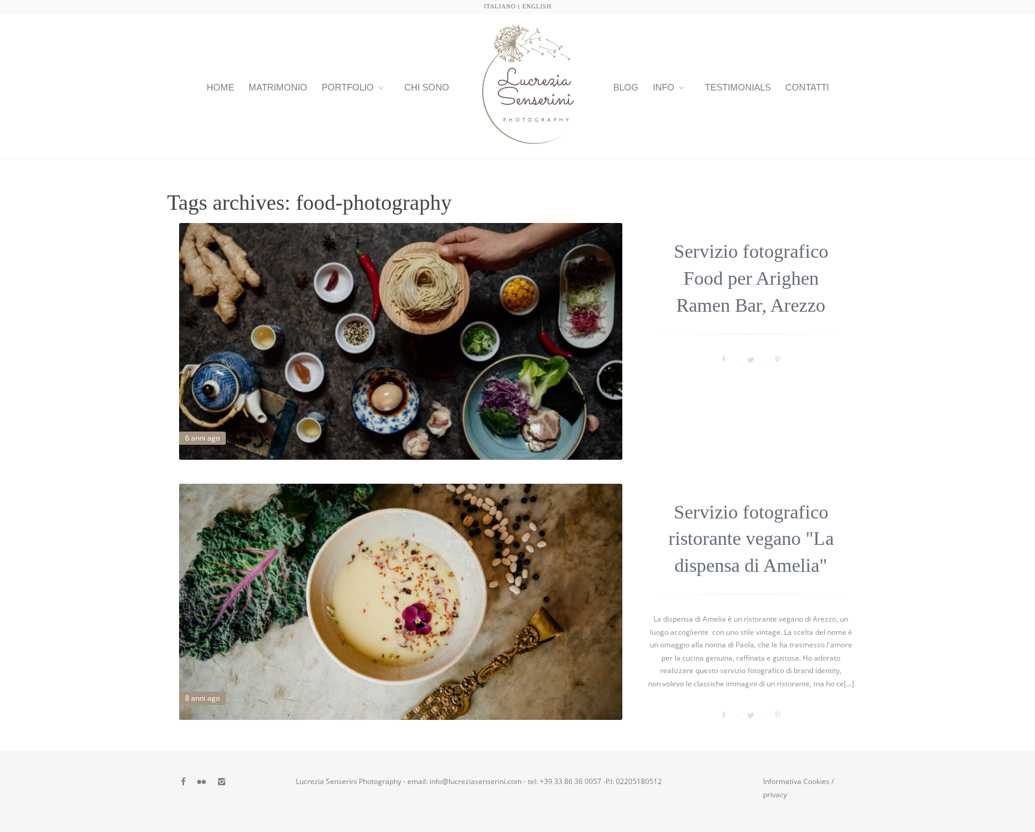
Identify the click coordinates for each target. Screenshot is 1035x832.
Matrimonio (278, 87)
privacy (775, 794)
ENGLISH (537, 6)
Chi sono (426, 87)
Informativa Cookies (796, 781)
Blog (625, 87)
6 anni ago (202, 438)
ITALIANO (500, 6)
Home (220, 87)
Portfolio (348, 87)
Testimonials (738, 87)
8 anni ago (202, 698)
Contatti (807, 87)
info (663, 87)
